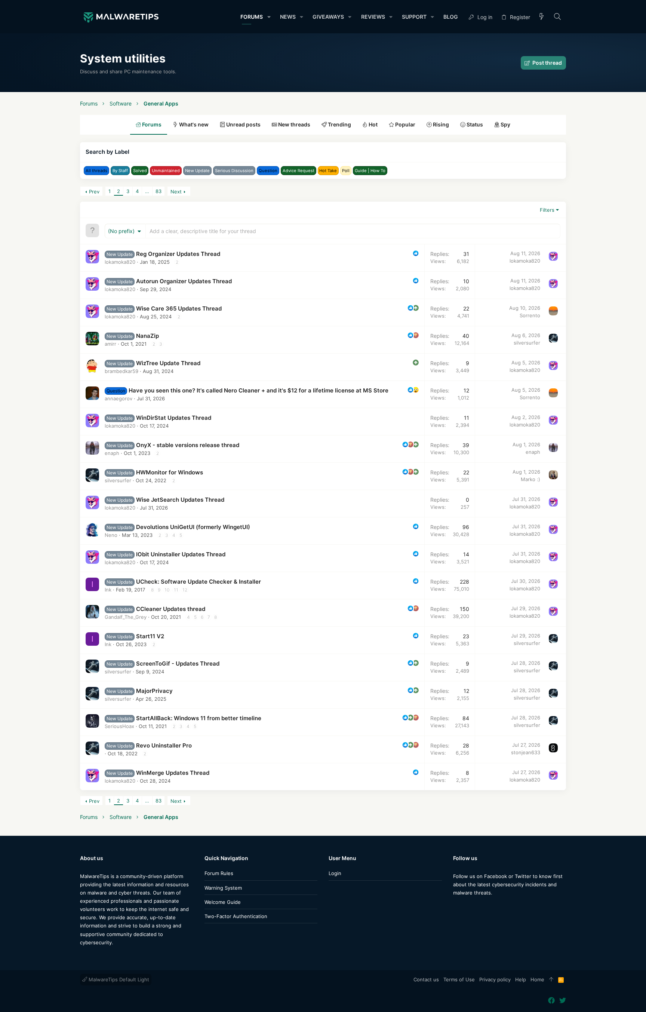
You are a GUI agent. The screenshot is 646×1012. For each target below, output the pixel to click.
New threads (293, 124)
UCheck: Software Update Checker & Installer (198, 581)
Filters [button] (547, 210)
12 (184, 590)
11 (176, 590)
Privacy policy (495, 979)
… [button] (147, 191)
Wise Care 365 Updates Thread (179, 308)
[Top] (551, 980)
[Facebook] (456, 907)
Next (176, 192)
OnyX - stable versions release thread (187, 445)
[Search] (557, 17)
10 (167, 590)
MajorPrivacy (154, 690)
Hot (372, 124)
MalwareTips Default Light (118, 979)
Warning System (223, 888)
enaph (112, 453)
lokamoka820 (120, 262)
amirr (110, 344)
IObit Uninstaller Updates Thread (180, 554)
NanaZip (147, 335)
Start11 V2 (150, 636)
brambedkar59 (121, 371)
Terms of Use (459, 979)
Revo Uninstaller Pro (164, 745)
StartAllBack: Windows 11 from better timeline (198, 718)
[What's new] (541, 17)
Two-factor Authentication (235, 916)
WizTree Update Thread (168, 363)
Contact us (426, 979)
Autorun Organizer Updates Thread (184, 281)
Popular (404, 124)
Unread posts (243, 124)
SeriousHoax (119, 726)
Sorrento (530, 315)
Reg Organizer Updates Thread (178, 253)
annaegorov (118, 398)
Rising (440, 124)
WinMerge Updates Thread (172, 772)
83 (159, 191)
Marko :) (530, 479)
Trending (339, 124)
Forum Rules (218, 873)
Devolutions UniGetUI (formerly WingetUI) (193, 527)
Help (520, 979)
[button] (269, 16)
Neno (111, 535)
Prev (94, 192)
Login (335, 873)
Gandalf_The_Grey (126, 617)
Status (474, 124)
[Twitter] (467, 907)
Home (537, 979)
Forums (151, 124)
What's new (193, 124)
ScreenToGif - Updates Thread (177, 663)
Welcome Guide (222, 902)
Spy (504, 124)
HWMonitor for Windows (169, 472)
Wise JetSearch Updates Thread (180, 499)
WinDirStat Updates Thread (173, 417)
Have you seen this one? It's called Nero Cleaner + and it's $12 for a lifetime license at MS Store (258, 390)
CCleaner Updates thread (170, 608)
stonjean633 (525, 752)
